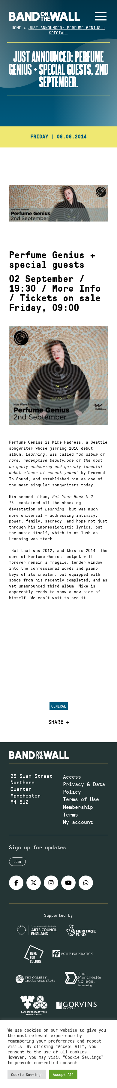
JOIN (17, 862)
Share (55, 722)
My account (78, 822)
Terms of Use (81, 799)
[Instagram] (51, 883)
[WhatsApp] (86, 883)
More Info (76, 288)
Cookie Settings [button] (27, 1074)
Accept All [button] (63, 1074)
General (58, 705)
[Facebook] (16, 883)
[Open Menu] (101, 16)
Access (72, 776)
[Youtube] (68, 883)
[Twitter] (33, 883)
